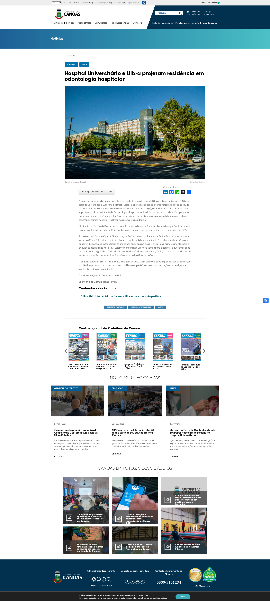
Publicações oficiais (120, 22)
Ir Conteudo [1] (88, 3)
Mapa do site (204, 586)
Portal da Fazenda (209, 23)
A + (70, 3)
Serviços (70, 22)
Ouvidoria (137, 22)
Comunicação (101, 22)
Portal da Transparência (162, 23)
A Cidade (58, 22)
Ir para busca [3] (119, 3)
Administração (84, 22)
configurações (159, 598)
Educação (71, 64)
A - (65, 3)
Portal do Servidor (209, 3)
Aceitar (183, 596)
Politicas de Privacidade (101, 585)
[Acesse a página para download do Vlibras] (144, 2)
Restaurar (77, 3)
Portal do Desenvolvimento (187, 23)
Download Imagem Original (75, 182)
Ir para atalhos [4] (134, 3)
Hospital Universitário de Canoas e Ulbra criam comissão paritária (122, 296)
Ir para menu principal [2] (103, 3)
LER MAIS (59, 457)
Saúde (84, 64)
